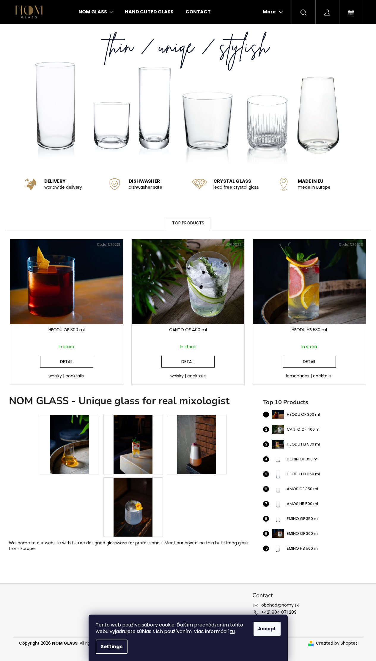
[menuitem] (96, 12)
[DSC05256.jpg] (133, 507)
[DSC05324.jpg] (133, 444)
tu (232, 631)
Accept (267, 628)
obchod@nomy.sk (280, 605)
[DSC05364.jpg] (69, 444)
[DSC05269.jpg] (196, 444)
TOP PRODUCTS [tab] (188, 223)
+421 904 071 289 (279, 612)
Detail (66, 362)
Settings (111, 646)
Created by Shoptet (336, 643)
